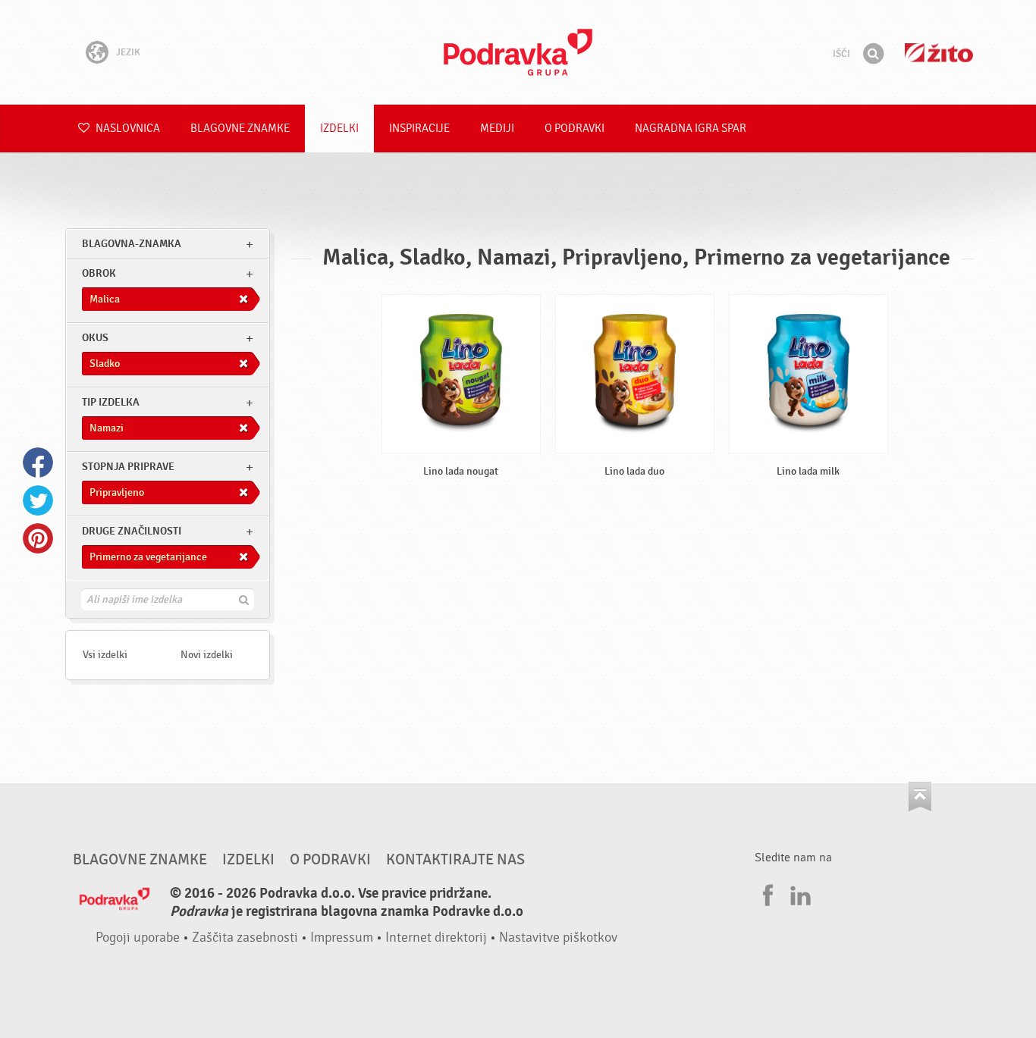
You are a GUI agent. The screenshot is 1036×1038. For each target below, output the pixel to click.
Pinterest (38, 538)
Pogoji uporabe (138, 937)
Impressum (341, 937)
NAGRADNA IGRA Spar (690, 128)
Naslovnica (126, 128)
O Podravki (574, 128)
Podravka (518, 52)
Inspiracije (419, 128)
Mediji (497, 128)
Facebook (38, 462)
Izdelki (339, 128)
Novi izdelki (207, 654)
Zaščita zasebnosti (245, 937)
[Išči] (873, 54)
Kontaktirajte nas (455, 860)
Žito (939, 52)
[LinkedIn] (798, 893)
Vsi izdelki (105, 654)
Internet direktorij (436, 937)
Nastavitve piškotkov (558, 937)
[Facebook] (766, 893)
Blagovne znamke (240, 128)
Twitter (38, 500)
